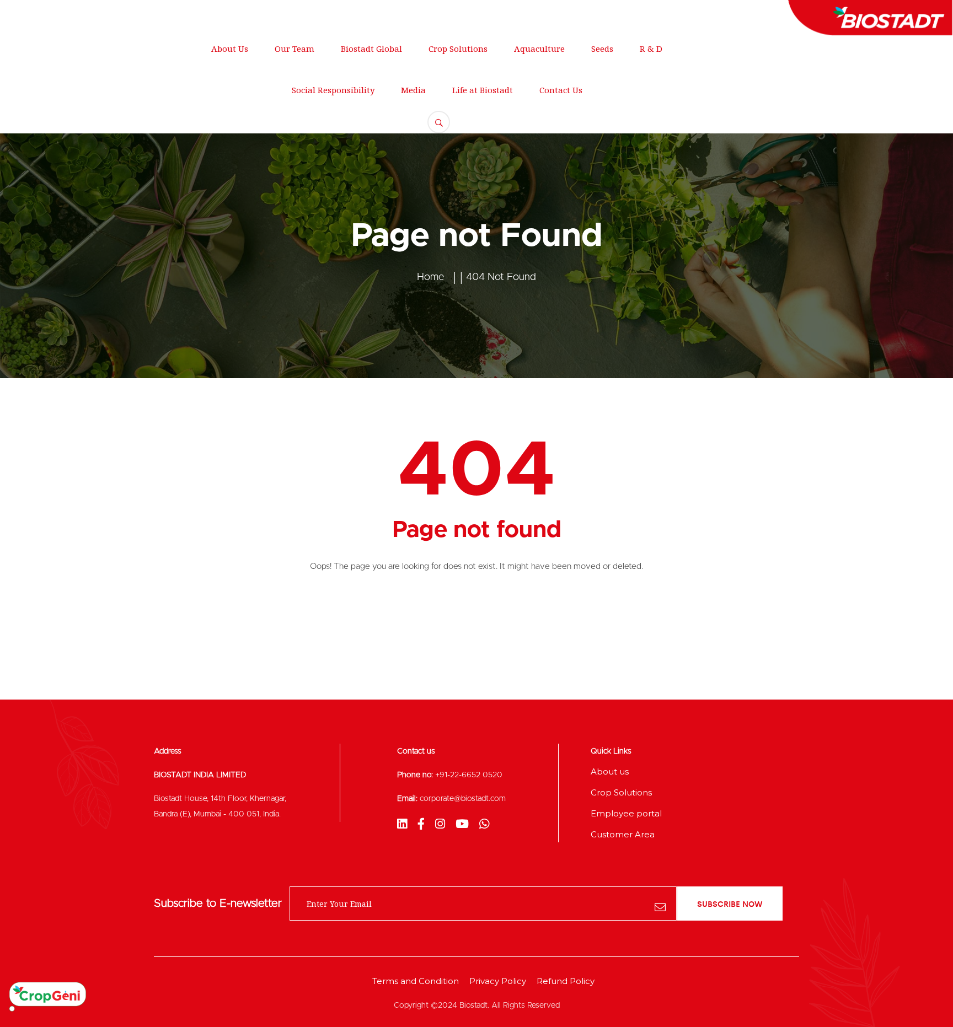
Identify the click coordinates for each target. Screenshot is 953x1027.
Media (413, 89)
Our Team (294, 48)
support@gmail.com (202, 14)
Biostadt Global (371, 48)
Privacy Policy (497, 981)
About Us (229, 48)
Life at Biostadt (482, 89)
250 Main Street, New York (75, 14)
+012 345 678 (304, 14)
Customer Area (623, 834)
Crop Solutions (458, 48)
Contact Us (560, 89)
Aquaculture (539, 48)
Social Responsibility (333, 89)
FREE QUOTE (876, 80)
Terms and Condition (415, 981)
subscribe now (730, 903)
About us (610, 771)
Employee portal (626, 813)
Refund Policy (566, 981)
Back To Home (476, 611)
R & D (651, 48)
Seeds (602, 48)
